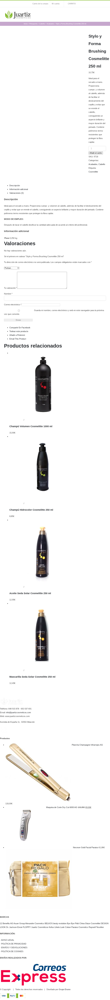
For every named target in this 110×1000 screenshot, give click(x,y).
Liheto (57, 927)
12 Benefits (5, 923)
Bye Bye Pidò (73, 923)
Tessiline (100, 927)
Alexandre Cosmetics (34, 923)
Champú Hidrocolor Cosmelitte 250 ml (31, 509)
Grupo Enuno (64, 989)
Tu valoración (10, 288)
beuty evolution (59, 923)
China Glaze (84, 923)
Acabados (93, 164)
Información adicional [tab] (18, 189)
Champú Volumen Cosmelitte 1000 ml (30, 426)
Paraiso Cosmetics (79, 927)
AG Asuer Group (17, 923)
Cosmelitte (93, 172)
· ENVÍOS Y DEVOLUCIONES (13, 947)
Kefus (51, 927)
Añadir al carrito (96, 153)
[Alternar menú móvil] (105, 12)
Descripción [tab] (14, 185)
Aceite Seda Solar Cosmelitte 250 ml (30, 593)
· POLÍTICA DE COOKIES (11, 951)
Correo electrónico (12, 304)
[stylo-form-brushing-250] (44, 66)
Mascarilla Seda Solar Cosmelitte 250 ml (32, 676)
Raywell (92, 927)
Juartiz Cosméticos (39, 927)
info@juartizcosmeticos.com (18, 712)
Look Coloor (65, 927)
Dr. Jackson (11, 927)
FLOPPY (27, 927)
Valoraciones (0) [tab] (16, 193)
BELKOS (49, 923)
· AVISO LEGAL (7, 940)
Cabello (101, 164)
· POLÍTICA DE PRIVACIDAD (13, 944)
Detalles (28, 420)
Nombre (8, 294)
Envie (19, 927)
